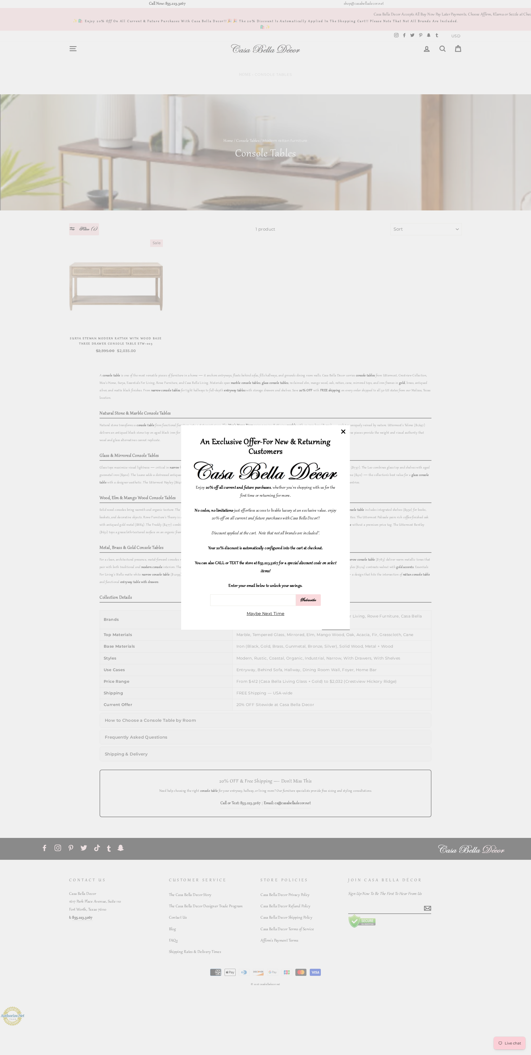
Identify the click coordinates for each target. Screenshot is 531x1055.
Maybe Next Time (266, 613)
